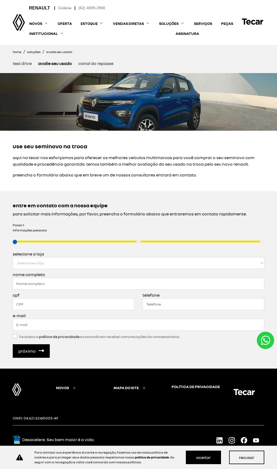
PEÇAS (227, 23)
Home (17, 52)
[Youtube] (258, 440)
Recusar (246, 457)
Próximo (27, 351)
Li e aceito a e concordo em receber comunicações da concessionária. (99, 336)
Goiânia (64, 8)
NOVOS (62, 387)
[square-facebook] (246, 440)
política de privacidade (196, 386)
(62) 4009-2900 (91, 8)
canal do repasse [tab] (95, 63)
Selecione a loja (28, 254)
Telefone (151, 295)
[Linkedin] (222, 440)
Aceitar (203, 457)
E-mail (19, 315)
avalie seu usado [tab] (55, 63)
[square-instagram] (234, 440)
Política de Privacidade (59, 336)
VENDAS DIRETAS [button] (128, 23)
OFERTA (65, 23)
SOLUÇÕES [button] (169, 23)
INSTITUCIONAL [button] (43, 33)
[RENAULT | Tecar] (19, 22)
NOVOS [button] (35, 23)
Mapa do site (126, 387)
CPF (16, 295)
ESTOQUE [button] (89, 23)
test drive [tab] (22, 63)
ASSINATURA (187, 33)
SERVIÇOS (203, 23)
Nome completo (29, 274)
